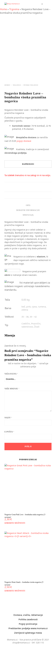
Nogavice (17, 85)
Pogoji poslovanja (28, 623)
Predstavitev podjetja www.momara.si (28, 628)
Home (3, 9)
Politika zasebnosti (28, 619)
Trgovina (14, 9)
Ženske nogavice (30, 85)
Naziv (8, 417)
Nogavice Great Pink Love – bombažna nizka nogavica (24, 516)
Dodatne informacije (28, 210)
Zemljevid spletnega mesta (28, 632)
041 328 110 (38, 642)
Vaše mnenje (11, 389)
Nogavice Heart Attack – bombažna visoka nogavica (23, 583)
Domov (7, 85)
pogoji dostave (24, 141)
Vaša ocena (11, 374)
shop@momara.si (21, 642)
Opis (28, 205)
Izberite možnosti (14, 523)
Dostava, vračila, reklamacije (28, 614)
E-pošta (9, 432)
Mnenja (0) (28, 215)
